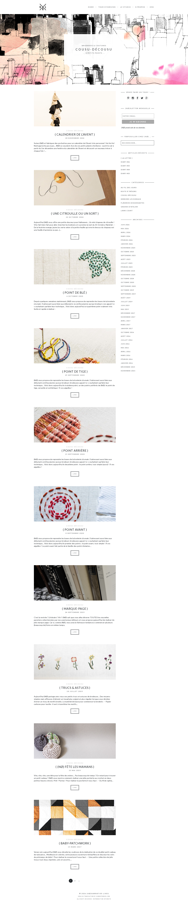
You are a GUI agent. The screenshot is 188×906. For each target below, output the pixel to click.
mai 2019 (125, 309)
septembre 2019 (128, 294)
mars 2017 (125, 324)
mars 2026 (125, 236)
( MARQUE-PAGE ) (75, 608)
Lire (75, 157)
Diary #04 (125, 169)
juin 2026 (125, 225)
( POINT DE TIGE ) (75, 371)
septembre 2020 (128, 286)
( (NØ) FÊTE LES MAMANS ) (75, 767)
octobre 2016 (127, 332)
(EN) (152, 7)
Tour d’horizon (107, 7)
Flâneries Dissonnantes (132, 203)
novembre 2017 (128, 317)
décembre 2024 (128, 271)
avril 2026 (125, 232)
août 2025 (125, 259)
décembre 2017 (128, 313)
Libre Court (127, 210)
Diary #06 (125, 162)
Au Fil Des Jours (129, 187)
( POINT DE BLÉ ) (75, 292)
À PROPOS (140, 7)
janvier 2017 (127, 328)
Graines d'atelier (129, 207)
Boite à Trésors (128, 191)
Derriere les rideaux (131, 199)
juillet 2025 (126, 263)
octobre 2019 (127, 290)
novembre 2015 (128, 371)
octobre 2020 (127, 282)
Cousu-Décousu (75, 130)
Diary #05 (125, 166)
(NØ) (89, 893)
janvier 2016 (127, 363)
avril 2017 (125, 321)
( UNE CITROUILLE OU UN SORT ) (75, 213)
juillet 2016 (126, 340)
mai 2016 (125, 348)
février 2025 (127, 267)
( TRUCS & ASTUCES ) (74, 687)
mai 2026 (125, 228)
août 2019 (125, 298)
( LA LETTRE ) (127, 158)
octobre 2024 (127, 278)
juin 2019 (125, 305)
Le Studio (125, 7)
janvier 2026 (127, 244)
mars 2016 (125, 355)
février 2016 (127, 359)
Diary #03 (125, 173)
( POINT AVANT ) (75, 529)
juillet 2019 (126, 301)
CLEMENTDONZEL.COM (103, 896)
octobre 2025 (127, 251)
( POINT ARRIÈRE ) (75, 450)
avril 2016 (125, 351)
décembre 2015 (128, 367)
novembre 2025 (128, 248)
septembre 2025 (128, 255)
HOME (91, 7)
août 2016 (125, 336)
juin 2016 (125, 344)
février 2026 (127, 240)
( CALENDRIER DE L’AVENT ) (75, 134)
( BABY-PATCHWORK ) (75, 843)
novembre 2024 (128, 274)
